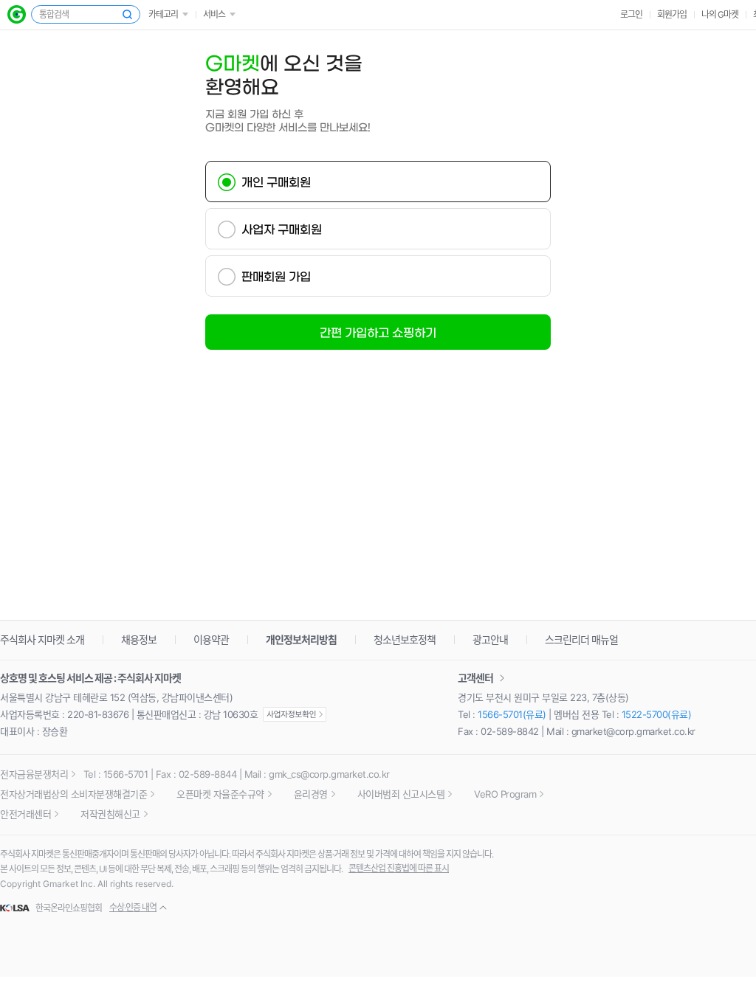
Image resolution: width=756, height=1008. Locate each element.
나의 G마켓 (719, 14)
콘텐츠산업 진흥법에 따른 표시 (398, 868)
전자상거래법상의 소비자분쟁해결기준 (73, 794)
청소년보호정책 (405, 639)
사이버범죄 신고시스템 (401, 794)
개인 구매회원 (276, 182)
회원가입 (672, 14)
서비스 (214, 14)
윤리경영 (311, 794)
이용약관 (211, 639)
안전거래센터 (25, 814)
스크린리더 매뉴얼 (581, 639)
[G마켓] (16, 14)
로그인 (631, 14)
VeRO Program (505, 794)
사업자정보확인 (294, 714)
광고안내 (490, 639)
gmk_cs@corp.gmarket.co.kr (329, 774)
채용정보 (139, 639)
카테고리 (163, 14)
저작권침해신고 (110, 814)
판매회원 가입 (276, 277)
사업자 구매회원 (281, 229)
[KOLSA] (17, 908)
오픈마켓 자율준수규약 (220, 794)
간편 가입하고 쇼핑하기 (378, 333)
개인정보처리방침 (301, 639)
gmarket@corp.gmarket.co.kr (633, 731)
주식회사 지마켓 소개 (42, 639)
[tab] (378, 181)
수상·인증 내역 (133, 907)
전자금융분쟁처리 (34, 774)
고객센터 (475, 678)
